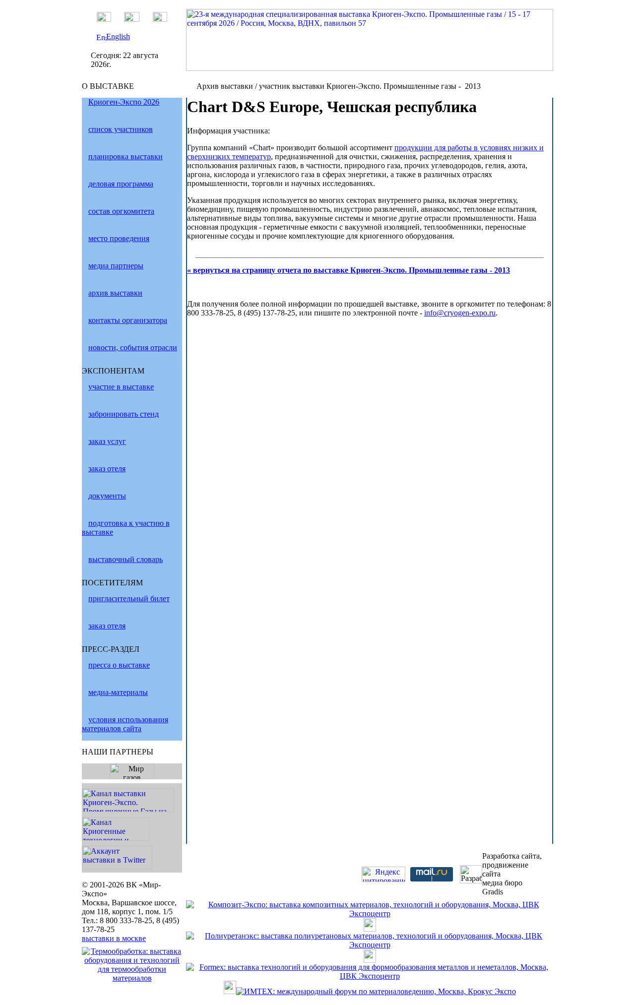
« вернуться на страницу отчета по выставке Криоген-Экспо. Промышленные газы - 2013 (348, 270)
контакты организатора (127, 320)
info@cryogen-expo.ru (460, 313)
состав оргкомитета (121, 211)
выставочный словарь (125, 559)
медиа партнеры (115, 265)
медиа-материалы (118, 692)
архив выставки (115, 293)
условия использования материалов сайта (125, 724)
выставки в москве (114, 938)
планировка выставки (125, 156)
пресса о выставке (119, 665)
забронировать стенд (123, 414)
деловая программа (120, 184)
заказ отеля (107, 468)
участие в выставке (121, 386)
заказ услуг (107, 441)
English (118, 36)
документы (107, 496)
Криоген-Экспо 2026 (123, 102)
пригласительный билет (129, 598)
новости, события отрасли (132, 347)
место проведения (118, 238)
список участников (120, 129)
